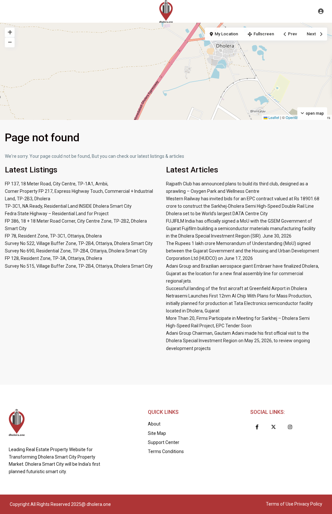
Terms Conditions (166, 451)
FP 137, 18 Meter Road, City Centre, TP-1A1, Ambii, (56, 183)
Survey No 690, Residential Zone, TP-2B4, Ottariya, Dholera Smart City (76, 250)
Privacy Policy (308, 504)
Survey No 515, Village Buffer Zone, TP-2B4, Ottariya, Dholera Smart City (79, 266)
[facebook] (257, 427)
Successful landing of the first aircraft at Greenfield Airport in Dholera (236, 288)
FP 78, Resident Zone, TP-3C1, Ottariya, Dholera (53, 236)
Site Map (157, 433)
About (154, 423)
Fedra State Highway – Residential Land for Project (57, 213)
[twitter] (273, 427)
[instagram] (290, 427)
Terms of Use (279, 504)
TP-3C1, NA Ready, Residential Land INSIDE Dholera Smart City (68, 206)
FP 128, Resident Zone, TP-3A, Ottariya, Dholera (53, 258)
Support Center (163, 442)
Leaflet (273, 117)
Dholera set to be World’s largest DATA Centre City (217, 213)
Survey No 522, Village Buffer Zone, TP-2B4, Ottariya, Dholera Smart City (79, 243)
